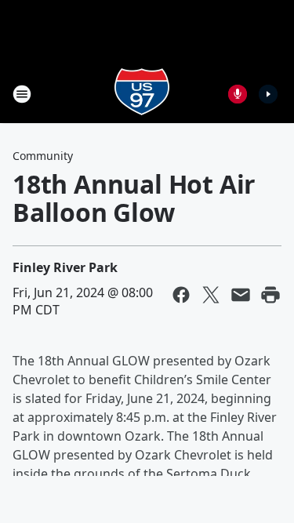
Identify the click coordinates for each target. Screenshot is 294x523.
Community (43, 155)
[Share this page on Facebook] (181, 295)
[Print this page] (270, 295)
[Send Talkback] (237, 94)
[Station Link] (141, 93)
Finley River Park (65, 267)
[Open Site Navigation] (22, 94)
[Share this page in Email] (241, 295)
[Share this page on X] (211, 295)
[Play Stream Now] (268, 94)
